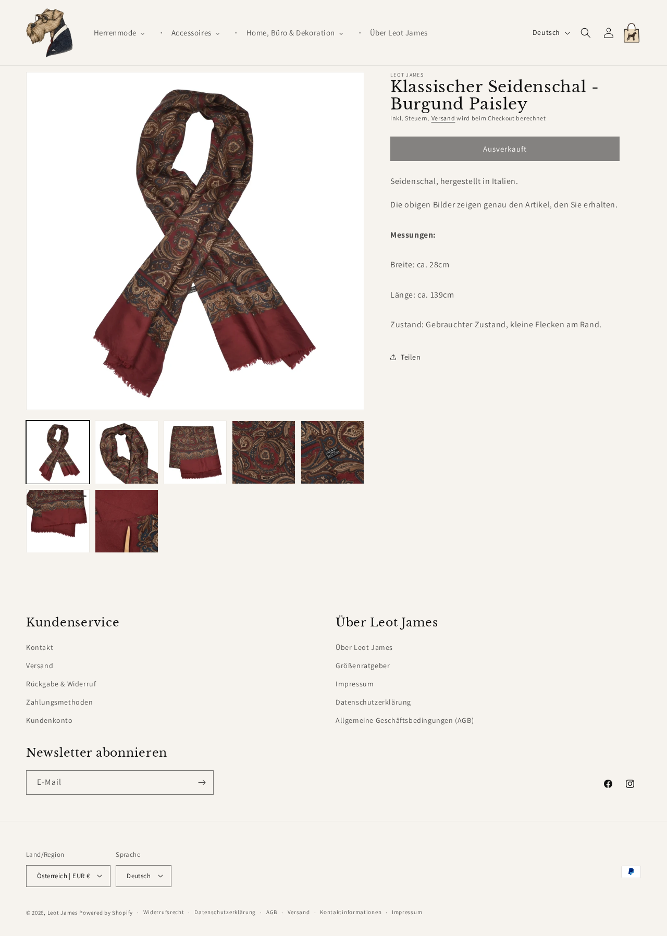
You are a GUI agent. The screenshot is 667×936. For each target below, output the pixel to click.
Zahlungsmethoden (59, 702)
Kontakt (39, 647)
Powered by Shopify (106, 912)
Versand (443, 118)
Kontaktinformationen (350, 912)
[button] (124, 32)
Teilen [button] (411, 357)
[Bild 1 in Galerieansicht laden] (58, 452)
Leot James (62, 912)
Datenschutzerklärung (373, 702)
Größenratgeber (363, 665)
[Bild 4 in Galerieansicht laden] (263, 452)
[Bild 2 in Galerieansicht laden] (126, 452)
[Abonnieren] (201, 782)
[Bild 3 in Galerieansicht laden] (195, 452)
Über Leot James (364, 647)
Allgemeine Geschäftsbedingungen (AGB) (405, 720)
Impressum (355, 683)
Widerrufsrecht (163, 912)
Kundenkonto (49, 720)
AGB (271, 912)
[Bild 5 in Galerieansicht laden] (332, 452)
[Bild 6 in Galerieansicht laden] (58, 521)
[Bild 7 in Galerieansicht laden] (126, 521)
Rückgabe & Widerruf (61, 683)
